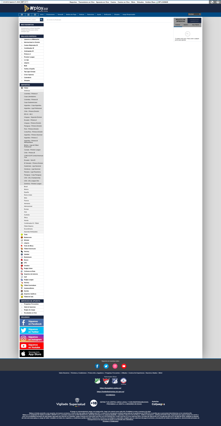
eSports (26, 63)
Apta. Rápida (195, 24)
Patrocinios (90, 14)
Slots (133, 2)
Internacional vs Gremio (32, 42)
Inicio (42, 14)
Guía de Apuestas (30, 307)
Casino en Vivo (124, 2)
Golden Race (150, 2)
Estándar (178, 24)
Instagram (115, 366)
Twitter (106, 366)
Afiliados (124, 373)
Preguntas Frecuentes (31, 304)
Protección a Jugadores (96, 373)
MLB (25, 66)
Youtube (124, 366)
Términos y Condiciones (79, 373)
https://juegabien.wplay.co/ (110, 388)
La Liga (26, 60)
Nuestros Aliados (151, 373)
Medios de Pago (71, 14)
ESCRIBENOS (110, 395)
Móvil (160, 373)
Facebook (97, 366)
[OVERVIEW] (28, 14)
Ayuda (99, 14)
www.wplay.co (34, 418)
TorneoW (60, 14)
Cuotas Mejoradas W (31, 45)
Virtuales (140, 2)
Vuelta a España (29, 69)
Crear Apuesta (29, 74)
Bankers (186, 24)
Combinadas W (29, 48)
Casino (113, 2)
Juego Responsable (128, 14)
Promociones (50, 14)
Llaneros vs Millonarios (31, 39)
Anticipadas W (28, 51)
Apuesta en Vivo (102, 2)
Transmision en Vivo (87, 2)
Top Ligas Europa (29, 71)
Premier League (29, 57)
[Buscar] (41, 19)
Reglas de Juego (29, 310)
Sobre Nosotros (64, 373)
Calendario (27, 77)
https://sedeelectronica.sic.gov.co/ (110, 392)
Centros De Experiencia (136, 373)
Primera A (27, 54)
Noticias (81, 14)
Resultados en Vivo (30, 313)
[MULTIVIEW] (35, 14)
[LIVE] (22, 14)
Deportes (73, 2)
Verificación (107, 14)
